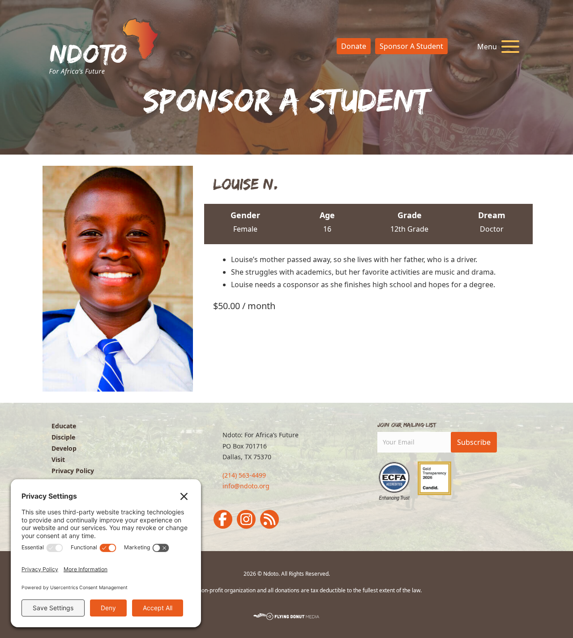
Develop (64, 448)
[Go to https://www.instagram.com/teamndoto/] (246, 519)
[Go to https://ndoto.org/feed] (269, 519)
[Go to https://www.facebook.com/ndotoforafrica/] (223, 519)
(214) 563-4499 (244, 475)
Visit (58, 459)
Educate (63, 426)
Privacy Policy (72, 470)
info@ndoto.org (245, 486)
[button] (496, 47)
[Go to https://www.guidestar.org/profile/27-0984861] (434, 478)
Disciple (63, 437)
